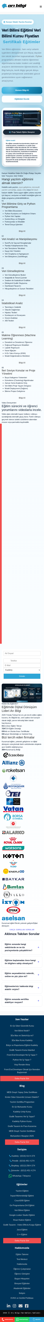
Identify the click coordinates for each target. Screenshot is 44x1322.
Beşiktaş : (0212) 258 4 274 (23, 1166)
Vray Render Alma (22, 1065)
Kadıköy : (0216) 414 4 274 (23, 1156)
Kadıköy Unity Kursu (22, 1112)
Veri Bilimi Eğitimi (22, 1210)
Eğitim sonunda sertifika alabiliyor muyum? (22, 1001)
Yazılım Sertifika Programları (22, 1102)
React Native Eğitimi (22, 1220)
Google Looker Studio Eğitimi (22, 1215)
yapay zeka (21, 190)
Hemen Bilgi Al (22, 90)
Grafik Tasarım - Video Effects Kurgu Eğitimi (22, 1225)
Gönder (22, 676)
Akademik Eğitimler (22, 1288)
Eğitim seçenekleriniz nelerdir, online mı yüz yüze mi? (22, 975)
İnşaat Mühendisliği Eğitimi (22, 1196)
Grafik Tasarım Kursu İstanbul (22, 1050)
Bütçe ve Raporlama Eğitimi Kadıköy (22, 1045)
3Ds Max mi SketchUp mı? (22, 1036)
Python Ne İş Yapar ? (22, 1060)
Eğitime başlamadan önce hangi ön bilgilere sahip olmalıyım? (22, 962)
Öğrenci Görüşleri (22, 1274)
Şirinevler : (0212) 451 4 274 (23, 1170)
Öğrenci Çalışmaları (22, 1269)
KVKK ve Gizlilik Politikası (22, 1298)
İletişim (22, 1293)
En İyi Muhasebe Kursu (22, 1107)
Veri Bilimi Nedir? (22, 1031)
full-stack (34, 190)
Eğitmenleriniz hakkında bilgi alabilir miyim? (22, 988)
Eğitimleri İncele (22, 99)
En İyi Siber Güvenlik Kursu (22, 1026)
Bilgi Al (22, 231)
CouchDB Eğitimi (22, 1201)
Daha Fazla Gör (22, 1078)
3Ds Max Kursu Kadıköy (22, 1040)
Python (39, 56)
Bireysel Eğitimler (22, 1283)
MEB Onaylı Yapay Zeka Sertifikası (22, 1092)
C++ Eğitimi (22, 1234)
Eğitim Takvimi (22, 1254)
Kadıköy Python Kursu (22, 1121)
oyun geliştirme (25, 187)
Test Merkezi (22, 1259)
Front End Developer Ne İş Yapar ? (22, 1055)
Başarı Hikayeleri (22, 1279)
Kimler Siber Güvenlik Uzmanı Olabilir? (22, 1097)
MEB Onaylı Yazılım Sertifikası (22, 1131)
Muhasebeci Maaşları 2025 (22, 1136)
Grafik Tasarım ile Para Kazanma (22, 1126)
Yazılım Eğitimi (22, 1191)
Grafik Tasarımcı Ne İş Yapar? (22, 1117)
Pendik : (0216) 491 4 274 (23, 1161)
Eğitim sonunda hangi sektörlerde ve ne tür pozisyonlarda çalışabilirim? (22, 947)
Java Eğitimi (22, 1230)
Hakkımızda (22, 1264)
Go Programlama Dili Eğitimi (22, 1205)
